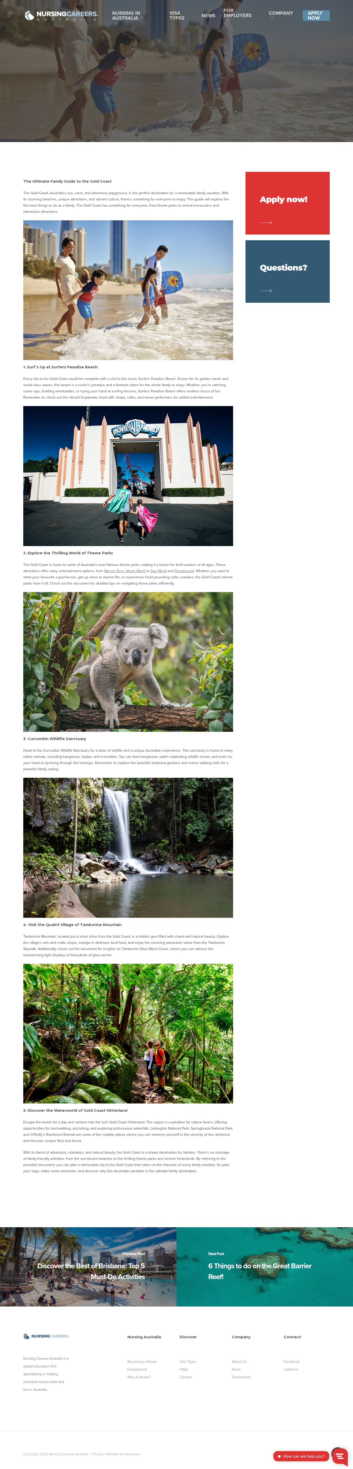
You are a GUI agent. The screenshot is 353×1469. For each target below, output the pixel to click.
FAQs (184, 1369)
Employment (137, 1369)
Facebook (292, 1361)
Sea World (159, 571)
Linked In (291, 1369)
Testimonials (241, 1377)
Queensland (190, 90)
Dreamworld (184, 571)
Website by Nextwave (123, 1454)
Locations (160, 90)
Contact (186, 1377)
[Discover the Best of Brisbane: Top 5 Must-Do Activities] (88, 1267)
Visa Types (188, 1361)
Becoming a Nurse (142, 1361)
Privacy (97, 1454)
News (236, 1369)
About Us (239, 1361)
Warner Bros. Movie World (124, 571)
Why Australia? (138, 1377)
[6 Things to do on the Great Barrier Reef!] (265, 1267)
